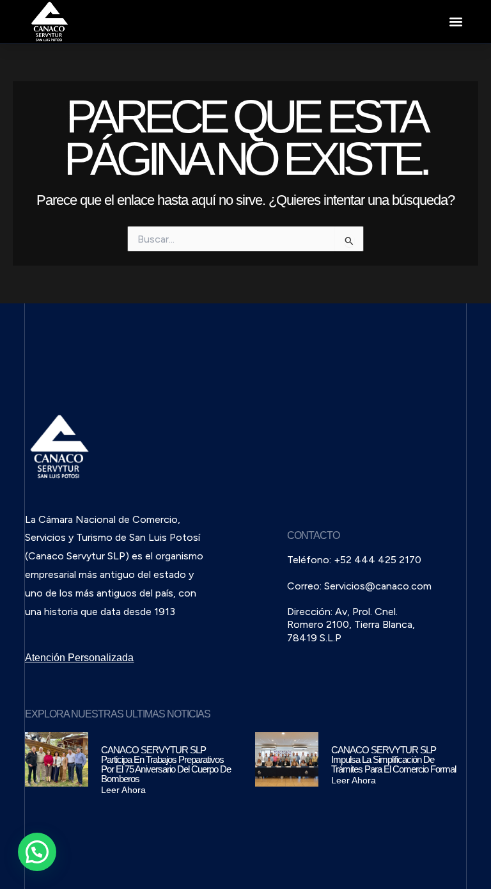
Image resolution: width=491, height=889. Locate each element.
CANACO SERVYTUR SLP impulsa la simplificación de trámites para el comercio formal (393, 759)
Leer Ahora (123, 790)
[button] (456, 22)
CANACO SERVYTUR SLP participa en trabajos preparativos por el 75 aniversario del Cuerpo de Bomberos (166, 764)
